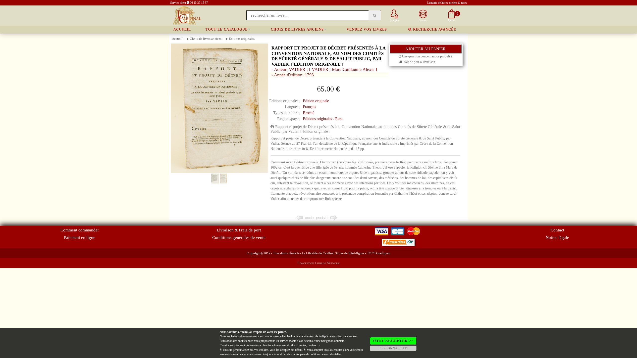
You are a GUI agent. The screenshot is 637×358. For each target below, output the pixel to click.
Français (309, 107)
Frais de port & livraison (418, 62)
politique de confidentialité (325, 354)
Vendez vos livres (367, 29)
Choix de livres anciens (297, 29)
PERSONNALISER (393, 348)
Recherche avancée (434, 29)
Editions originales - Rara (323, 119)
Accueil (182, 29)
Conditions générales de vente (238, 237)
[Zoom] (219, 108)
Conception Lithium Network (319, 263)
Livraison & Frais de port (239, 230)
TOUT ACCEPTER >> (393, 341)
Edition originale (316, 101)
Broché (308, 113)
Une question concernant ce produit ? (426, 56)
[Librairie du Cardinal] (187, 15)
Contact (557, 230)
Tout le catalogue (227, 29)
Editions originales (242, 39)
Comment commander (79, 230)
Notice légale (557, 237)
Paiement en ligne (79, 237)
